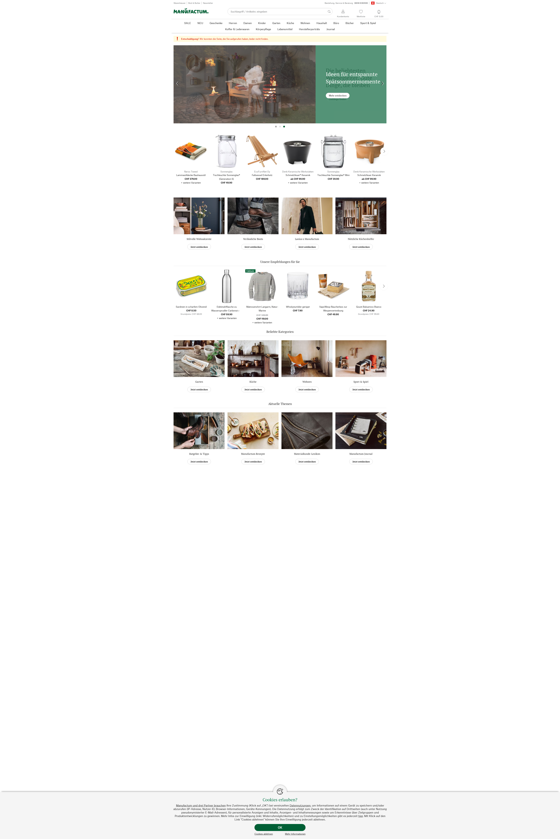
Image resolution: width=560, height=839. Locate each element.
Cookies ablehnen (263, 833)
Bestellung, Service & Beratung (346, 3)
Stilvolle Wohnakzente (199, 239)
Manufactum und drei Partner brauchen (201, 805)
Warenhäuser (180, 3)
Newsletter (208, 3)
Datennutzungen (300, 805)
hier (360, 816)
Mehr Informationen (295, 833)
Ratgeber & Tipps (199, 453)
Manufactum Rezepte (253, 453)
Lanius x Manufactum (307, 239)
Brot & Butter (194, 3)
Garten (199, 381)
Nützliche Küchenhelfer (361, 239)
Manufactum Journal (360, 453)
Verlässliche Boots (253, 239)
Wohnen (307, 381)
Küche (253, 381)
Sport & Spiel (361, 381)
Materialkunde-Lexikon (307, 453)
